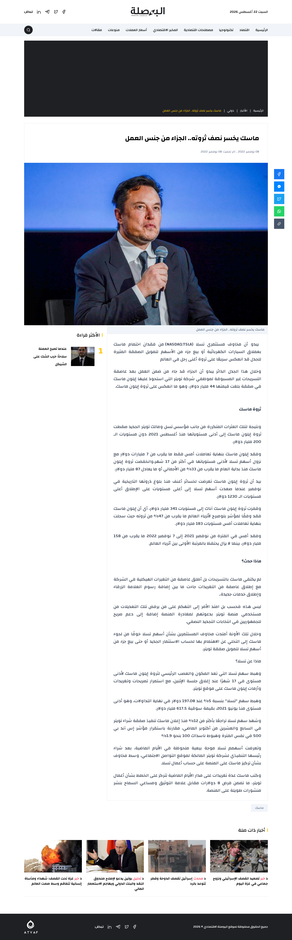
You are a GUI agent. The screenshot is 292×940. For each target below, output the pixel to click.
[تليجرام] (118, 927)
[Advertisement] (146, 74)
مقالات (96, 30)
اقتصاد (244, 30)
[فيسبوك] (134, 927)
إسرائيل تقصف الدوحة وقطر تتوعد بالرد (178, 881)
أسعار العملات (136, 30)
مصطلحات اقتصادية (198, 30)
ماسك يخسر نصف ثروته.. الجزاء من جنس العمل (191, 111)
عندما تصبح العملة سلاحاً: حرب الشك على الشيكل (50, 356)
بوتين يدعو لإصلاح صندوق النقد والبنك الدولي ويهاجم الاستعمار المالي (115, 883)
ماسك (259, 808)
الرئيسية (261, 30)
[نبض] (99, 926)
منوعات (114, 30)
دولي (230, 111)
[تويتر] (127, 926)
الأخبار (243, 111)
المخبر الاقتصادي (165, 30)
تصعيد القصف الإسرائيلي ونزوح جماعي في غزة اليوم (240, 881)
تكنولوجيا (226, 30)
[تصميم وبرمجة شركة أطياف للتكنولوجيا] (31, 927)
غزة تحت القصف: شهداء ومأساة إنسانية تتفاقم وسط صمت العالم (53, 881)
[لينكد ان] (109, 927)
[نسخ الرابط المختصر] (279, 224)
